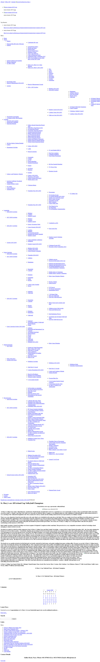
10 (45, 597)
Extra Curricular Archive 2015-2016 (21, 500)
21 (53, 599)
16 (43, 599)
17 (45, 599)
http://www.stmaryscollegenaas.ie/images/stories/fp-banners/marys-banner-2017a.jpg (24, 27)
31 (45, 603)
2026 (52, 590)
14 (53, 597)
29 (55, 601)
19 (49, 599)
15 (55, 597)
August (48, 590)
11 (47, 597)
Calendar (13, 2)
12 (49, 597)
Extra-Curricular (8, 500)
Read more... (4, 612)
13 (51, 597)
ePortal (2, 2)
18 (47, 599)
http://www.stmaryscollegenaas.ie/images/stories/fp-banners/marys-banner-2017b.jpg (24, 33)
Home (2, 500)
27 (51, 601)
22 (55, 599)
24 (45, 601)
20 (51, 599)
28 (53, 601)
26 (49, 601)
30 (43, 603)
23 (43, 601)
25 (47, 601)
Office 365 (7, 2)
